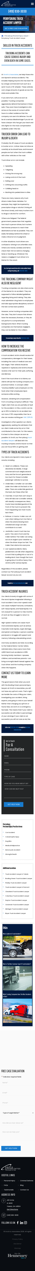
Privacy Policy (17, 1239)
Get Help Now (14, 804)
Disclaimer (18, 1244)
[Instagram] (25, 1222)
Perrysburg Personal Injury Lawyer (16, 36)
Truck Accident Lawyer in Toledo (16, 874)
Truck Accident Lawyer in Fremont (17, 887)
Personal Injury (9, 1181)
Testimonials (9, 1190)
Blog (21, 1185)
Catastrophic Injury (12, 837)
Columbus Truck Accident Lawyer (17, 896)
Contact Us (24, 1190)
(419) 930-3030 (17, 11)
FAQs (6, 1185)
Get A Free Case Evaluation (16, 28)
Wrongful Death (11, 854)
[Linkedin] (21, 1222)
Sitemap (17, 1248)
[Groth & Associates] (8, 3)
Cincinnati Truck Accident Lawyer (17, 905)
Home (2, 36)
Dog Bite (8, 841)
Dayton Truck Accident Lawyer (16, 900)
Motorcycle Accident (12, 850)
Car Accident (10, 832)
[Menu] (32, 4)
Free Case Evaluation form (19, 583)
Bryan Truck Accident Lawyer (15, 913)
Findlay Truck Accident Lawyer (16, 883)
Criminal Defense (26, 1181)
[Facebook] (17, 1222)
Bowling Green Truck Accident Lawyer (18, 878)
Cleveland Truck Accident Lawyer (17, 892)
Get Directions (12, 1209)
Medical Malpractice (12, 845)
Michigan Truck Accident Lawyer (16, 909)
